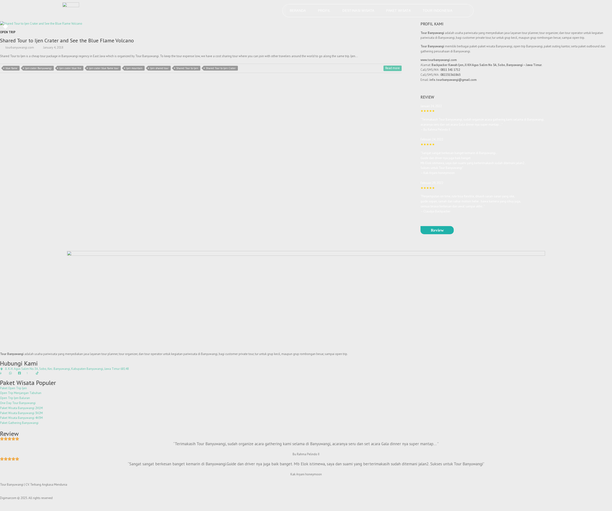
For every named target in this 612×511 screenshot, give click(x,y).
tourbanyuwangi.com (19, 47)
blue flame (11, 68)
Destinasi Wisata (358, 10)
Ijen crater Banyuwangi (38, 68)
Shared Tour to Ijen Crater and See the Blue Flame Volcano (67, 40)
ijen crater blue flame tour (104, 68)
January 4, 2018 (52, 47)
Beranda (298, 10)
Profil (324, 10)
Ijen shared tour (159, 68)
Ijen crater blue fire (70, 68)
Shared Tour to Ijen (187, 68)
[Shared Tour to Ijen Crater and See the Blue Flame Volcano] (84, 23)
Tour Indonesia (437, 10)
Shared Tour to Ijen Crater (221, 68)
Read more (392, 68)
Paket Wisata (398, 10)
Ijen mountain (134, 68)
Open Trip (8, 32)
